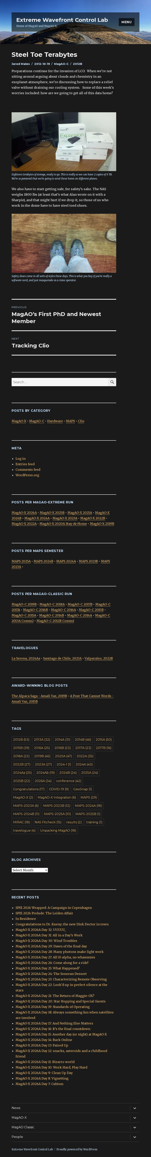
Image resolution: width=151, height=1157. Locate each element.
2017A (83, 748)
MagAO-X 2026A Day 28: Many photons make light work (60, 952)
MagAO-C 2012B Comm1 (55, 621)
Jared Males (21, 64)
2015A (104, 740)
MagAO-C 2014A (79, 615)
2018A (21, 756)
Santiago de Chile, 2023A (62, 658)
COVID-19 (59, 789)
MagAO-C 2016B (35, 610)
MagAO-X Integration (57, 797)
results (74, 822)
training (94, 822)
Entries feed (25, 464)
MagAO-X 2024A (37, 518)
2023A (43, 764)
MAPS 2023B (88, 561)
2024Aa (22, 773)
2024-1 (64, 764)
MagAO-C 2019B (24, 604)
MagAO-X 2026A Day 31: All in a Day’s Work (49, 935)
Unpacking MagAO (58, 830)
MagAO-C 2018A (52, 604)
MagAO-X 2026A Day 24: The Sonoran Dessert (51, 974)
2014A (62, 740)
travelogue (24, 830)
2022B (21, 764)
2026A (43, 781)
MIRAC (21, 822)
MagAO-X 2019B (102, 524)
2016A (42, 748)
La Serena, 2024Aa (26, 658)
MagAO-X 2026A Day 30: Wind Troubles (46, 941)
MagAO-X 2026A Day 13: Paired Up (42, 1045)
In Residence (26, 919)
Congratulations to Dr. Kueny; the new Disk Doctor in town (62, 924)
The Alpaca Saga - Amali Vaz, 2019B (39, 696)
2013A (42, 740)
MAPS (70, 421)
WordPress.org (27, 475)
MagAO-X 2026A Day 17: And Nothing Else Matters (54, 1023)
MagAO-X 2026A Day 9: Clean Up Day (44, 1073)
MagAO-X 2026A (24, 513)
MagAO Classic (23, 1127)
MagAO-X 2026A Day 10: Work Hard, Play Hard (51, 1067)
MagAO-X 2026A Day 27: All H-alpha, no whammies (55, 957)
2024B (68, 773)
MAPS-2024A (88, 806)
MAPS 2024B (43, 561)
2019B (42, 756)
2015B (21, 748)
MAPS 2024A (66, 561)
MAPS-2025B (88, 814)
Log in (21, 459)
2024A (84, 764)
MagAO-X (19, 421)
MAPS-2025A (57, 814)
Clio (81, 421)
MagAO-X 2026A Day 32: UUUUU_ (41, 930)
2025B (21, 781)
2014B (83, 740)
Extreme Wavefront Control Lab (62, 20)
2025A (89, 773)
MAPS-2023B (56, 806)
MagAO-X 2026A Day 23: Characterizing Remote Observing (61, 979)
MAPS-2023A (26, 806)
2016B (62, 748)
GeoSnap (82, 789)
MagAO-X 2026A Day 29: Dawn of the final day (51, 946)
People (17, 1137)
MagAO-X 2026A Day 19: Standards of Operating (53, 1007)
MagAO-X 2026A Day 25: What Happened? (48, 968)
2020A (63, 756)
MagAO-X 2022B (92, 518)
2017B (103, 748)
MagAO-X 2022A (24, 524)
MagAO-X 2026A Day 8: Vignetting (42, 1078)
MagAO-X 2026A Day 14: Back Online (44, 1040)
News (16, 1108)
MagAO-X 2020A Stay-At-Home (63, 524)
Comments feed (28, 470)
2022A (85, 756)
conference (68, 781)
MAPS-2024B (26, 814)
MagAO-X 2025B (52, 513)
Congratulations (29, 789)
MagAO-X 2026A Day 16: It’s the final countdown (53, 1029)
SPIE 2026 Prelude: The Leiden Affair (44, 913)
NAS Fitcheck (48, 822)
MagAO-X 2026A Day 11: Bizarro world (45, 1062)
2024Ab (45, 773)
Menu (127, 22)
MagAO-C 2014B (51, 615)
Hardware (55, 421)
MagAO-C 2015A (24, 615)
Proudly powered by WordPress (76, 1149)
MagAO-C (61, 64)
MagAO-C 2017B (80, 604)
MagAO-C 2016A (63, 610)
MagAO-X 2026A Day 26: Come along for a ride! (52, 963)
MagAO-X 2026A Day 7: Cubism (39, 1084)
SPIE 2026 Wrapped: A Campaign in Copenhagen (54, 908)
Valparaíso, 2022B (99, 658)
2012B (77, 64)
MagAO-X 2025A (79, 513)
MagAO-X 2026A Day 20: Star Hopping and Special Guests (61, 1001)
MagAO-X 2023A (64, 518)
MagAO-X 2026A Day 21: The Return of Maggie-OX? (55, 996)
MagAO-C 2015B (91, 610)
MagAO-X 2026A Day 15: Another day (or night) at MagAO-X (61, 1034)
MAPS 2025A (21, 561)
